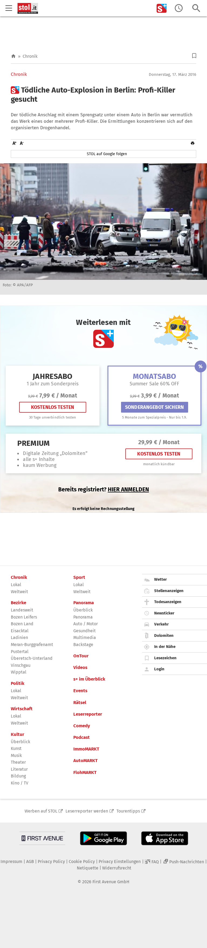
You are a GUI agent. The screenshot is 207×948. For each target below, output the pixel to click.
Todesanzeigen (167, 601)
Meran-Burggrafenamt (32, 644)
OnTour (81, 656)
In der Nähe (164, 646)
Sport (79, 577)
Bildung (18, 776)
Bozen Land (22, 623)
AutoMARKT (85, 760)
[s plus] (162, 8)
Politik (17, 683)
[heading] (103, 95)
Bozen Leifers (24, 617)
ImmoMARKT (86, 749)
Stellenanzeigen (169, 590)
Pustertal (20, 651)
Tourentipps (128, 811)
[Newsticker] (178, 8)
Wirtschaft (22, 709)
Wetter (160, 579)
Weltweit (19, 591)
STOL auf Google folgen (107, 154)
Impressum (11, 861)
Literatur (19, 769)
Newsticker (164, 613)
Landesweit (22, 610)
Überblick (20, 741)
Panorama (83, 603)
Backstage (83, 644)
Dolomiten (164, 635)
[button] (194, 55)
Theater (18, 762)
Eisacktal (20, 630)
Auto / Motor (85, 623)
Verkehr (161, 624)
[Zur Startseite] (13, 56)
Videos (80, 667)
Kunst (16, 748)
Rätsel (79, 702)
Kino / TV (19, 783)
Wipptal (18, 672)
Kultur (17, 734)
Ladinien (19, 637)
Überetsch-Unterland (32, 658)
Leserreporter (87, 714)
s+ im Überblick (89, 679)
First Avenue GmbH (110, 881)
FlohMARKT (84, 772)
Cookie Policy (82, 861)
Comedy (81, 726)
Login (159, 669)
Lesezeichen (165, 657)
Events (80, 691)
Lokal (16, 584)
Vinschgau (20, 665)
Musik (16, 755)
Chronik (30, 56)
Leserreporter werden (86, 811)
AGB (30, 861)
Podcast (81, 737)
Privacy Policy (51, 861)
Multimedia (84, 637)
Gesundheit (84, 630)
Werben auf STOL (41, 811)
